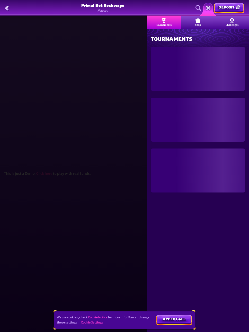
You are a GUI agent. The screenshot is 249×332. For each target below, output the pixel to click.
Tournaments (164, 24)
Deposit (226, 7)
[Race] (208, 8)
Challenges (232, 24)
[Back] (7, 8)
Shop (198, 24)
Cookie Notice (97, 317)
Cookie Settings (92, 322)
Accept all (174, 319)
